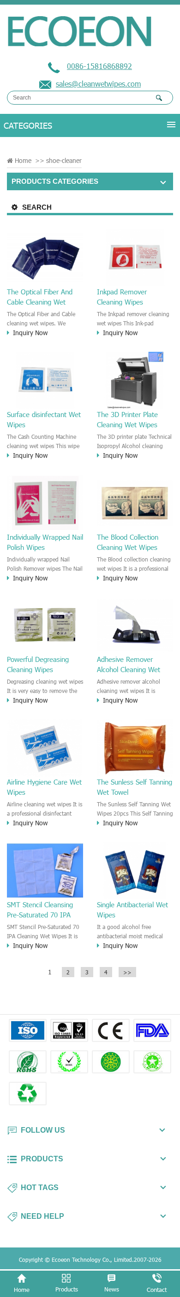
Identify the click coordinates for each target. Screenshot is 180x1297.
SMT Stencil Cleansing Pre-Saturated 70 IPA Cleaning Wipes (40, 910)
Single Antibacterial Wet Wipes (132, 909)
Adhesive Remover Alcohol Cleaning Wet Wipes (128, 664)
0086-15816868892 (99, 66)
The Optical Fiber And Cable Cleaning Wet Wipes (39, 297)
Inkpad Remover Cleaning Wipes (122, 296)
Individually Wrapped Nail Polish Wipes (45, 542)
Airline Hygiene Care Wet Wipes (44, 787)
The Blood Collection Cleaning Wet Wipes (127, 542)
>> (127, 972)
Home (23, 160)
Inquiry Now (30, 333)
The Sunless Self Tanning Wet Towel (134, 787)
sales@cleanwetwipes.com (98, 83)
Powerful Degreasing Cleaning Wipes (38, 664)
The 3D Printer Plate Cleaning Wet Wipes (127, 419)
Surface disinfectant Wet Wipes (44, 419)
